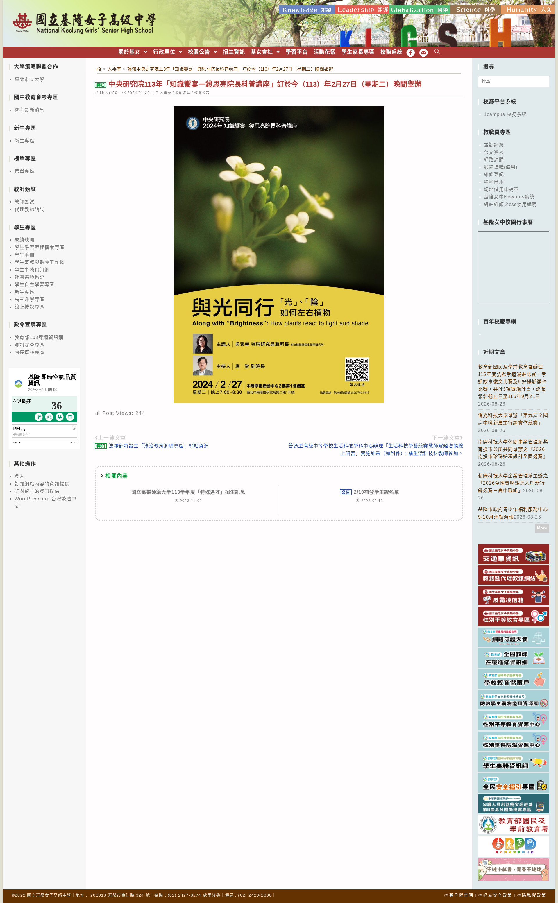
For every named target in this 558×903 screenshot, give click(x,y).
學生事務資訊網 (32, 269)
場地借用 (494, 182)
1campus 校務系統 (505, 114)
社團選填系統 (29, 277)
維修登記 (494, 174)
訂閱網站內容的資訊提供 (42, 483)
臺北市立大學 (29, 79)
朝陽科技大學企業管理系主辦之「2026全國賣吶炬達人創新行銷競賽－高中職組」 (513, 483)
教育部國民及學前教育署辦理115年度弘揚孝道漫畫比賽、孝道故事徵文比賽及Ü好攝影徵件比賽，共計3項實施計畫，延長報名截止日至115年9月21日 (512, 381)
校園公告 (202, 93)
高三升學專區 (29, 299)
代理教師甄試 (29, 209)
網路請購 (494, 159)
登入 (19, 476)
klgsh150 (108, 93)
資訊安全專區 (29, 345)
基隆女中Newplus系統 (509, 196)
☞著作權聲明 (458, 895)
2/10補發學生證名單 (370, 492)
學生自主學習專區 (35, 284)
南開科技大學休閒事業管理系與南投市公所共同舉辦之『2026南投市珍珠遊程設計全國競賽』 (513, 449)
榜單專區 (25, 171)
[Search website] (437, 52)
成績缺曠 (25, 239)
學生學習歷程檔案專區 (40, 247)
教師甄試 (25, 201)
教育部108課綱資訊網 (39, 337)
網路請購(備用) (501, 167)
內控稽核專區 (29, 352)
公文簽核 (494, 152)
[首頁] (99, 69)
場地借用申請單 (501, 189)
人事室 (166, 93)
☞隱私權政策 (531, 895)
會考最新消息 (29, 109)
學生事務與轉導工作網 (40, 262)
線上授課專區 (29, 306)
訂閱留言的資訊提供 (37, 491)
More (542, 528)
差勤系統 (494, 144)
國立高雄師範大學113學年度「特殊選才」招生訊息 (188, 492)
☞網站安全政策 (495, 895)
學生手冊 (25, 254)
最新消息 (183, 93)
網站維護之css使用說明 (510, 204)
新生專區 (25, 140)
